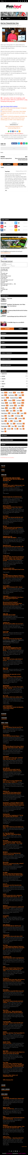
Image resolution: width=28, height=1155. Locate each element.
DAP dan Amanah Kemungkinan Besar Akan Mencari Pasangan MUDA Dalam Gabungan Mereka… (12, 649)
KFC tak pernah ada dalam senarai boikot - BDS (13, 546)
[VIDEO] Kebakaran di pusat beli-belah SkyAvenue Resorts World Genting (13, 1118)
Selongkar (7, 328)
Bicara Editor (4, 373)
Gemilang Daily (6, 814)
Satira (3, 386)
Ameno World (6, 637)
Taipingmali (5, 596)
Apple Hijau (5, 1051)
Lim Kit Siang (6, 555)
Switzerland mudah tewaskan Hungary (11, 736)
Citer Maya (5, 574)
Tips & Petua (3, 423)
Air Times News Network (8, 833)
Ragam (9, 416)
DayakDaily (5, 484)
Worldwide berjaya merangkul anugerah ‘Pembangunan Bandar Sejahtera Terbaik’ (12, 769)
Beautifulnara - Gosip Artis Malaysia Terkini (13, 802)
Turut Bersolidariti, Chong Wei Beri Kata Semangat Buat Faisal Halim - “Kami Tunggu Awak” (12, 843)
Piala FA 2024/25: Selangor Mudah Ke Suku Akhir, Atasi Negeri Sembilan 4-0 (12, 781)
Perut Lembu (9, 298)
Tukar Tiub (5, 613)
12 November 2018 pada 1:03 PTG (21, 171)
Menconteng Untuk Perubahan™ (10, 602)
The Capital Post (7, 1000)
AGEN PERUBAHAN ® (7, 706)
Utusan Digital (6, 735)
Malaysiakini (6, 726)
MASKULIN (5, 852)
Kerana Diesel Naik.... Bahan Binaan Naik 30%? (13, 1138)
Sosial (18, 410)
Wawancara (16, 421)
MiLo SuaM (5, 695)
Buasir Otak (5, 825)
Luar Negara (19, 400)
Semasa (18, 392)
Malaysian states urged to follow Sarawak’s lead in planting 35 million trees (13, 485)
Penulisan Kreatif (4, 426)
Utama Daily (5, 989)
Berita (20, 25)
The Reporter (6, 978)
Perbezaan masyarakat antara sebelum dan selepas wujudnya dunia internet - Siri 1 (12, 895)
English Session (11, 418)
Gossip (3, 381)
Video (2, 400)
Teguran (2, 418)
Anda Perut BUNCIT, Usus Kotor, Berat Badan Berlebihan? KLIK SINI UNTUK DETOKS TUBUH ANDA (13, 113)
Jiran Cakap (5, 1062)
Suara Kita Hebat (7, 646)
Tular (18, 408)
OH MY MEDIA (6, 756)
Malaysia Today (6, 1107)
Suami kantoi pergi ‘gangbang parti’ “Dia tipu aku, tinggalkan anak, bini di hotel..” (13, 815)
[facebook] (18, 1)
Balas (6, 190)
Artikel (2, 395)
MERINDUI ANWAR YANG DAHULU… (10, 537)
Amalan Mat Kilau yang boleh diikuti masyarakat (13, 991)
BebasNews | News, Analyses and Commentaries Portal (10, 1075)
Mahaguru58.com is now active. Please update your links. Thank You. (13, 687)
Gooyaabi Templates (22, 1153)
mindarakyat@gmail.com (14, 128)
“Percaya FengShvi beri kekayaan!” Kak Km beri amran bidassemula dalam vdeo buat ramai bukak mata (13, 577)
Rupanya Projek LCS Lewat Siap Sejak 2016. (12, 638)
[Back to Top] (19, 1151)
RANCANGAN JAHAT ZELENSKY (9, 615)
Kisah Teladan (19, 423)
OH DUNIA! (5, 872)
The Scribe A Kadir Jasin (8, 568)
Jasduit (4, 894)
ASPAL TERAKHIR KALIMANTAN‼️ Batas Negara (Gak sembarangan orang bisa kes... (13, 597)
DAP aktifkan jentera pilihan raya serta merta (13, 623)
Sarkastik (3, 383)
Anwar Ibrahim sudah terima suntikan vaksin (13, 697)
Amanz (4, 745)
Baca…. (4, 1116)
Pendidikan (3, 410)
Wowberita (5, 905)
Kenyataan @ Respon (14, 397)
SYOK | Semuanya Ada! (8, 1080)
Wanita (2, 421)
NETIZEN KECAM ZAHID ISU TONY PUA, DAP (12, 926)
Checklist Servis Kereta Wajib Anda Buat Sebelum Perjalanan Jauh (12, 853)
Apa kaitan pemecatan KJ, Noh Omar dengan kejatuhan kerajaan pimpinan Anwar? (12, 604)
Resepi (2, 431)
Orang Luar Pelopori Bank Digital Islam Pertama (13, 569)
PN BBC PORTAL (6, 1042)
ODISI (4, 966)
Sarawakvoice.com (7, 956)
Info (9, 421)
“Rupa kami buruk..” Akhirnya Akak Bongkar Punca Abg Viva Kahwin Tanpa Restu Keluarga (13, 1012)
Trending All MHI (7, 1021)
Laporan (10, 408)
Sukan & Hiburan (4, 413)
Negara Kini (5, 668)
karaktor (5, 917)
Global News (5, 1010)
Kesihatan (11, 405)
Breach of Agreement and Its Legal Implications (13, 958)
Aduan (13, 426)
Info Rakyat (5, 516)
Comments (21, 328)
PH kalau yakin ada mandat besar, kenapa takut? (13, 1098)
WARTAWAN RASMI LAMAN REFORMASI (11, 478)
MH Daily (5, 526)
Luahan (22, 413)
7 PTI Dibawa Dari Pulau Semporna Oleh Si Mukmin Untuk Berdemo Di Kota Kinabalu (12, 793)
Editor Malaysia (6, 924)
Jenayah (10, 403)
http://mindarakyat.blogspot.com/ (14, 126)
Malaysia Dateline (7, 506)
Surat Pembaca (11, 395)
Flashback (20, 418)
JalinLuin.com (6, 791)
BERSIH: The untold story (8, 1108)
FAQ (15, 428)
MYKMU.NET (5, 1125)
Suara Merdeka (6, 768)
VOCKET (4, 779)
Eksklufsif (3, 378)
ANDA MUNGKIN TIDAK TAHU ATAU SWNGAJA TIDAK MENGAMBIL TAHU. (13, 479)
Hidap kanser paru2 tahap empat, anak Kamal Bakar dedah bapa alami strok (13, 758)
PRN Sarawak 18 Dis (7, 1043)
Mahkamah (3, 405)
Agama (11, 410)
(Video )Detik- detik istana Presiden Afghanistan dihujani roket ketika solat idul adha (13, 1052)
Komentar (10, 392)
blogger (15, 164)
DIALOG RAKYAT (6, 658)
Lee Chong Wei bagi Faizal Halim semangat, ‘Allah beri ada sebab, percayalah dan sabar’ (13, 1127)
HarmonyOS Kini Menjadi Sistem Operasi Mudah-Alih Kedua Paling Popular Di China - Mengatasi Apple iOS (13, 748)
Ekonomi (2, 403)
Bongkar (3, 376)
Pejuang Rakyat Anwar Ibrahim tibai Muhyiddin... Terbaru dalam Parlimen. (13, 707)
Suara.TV (5, 884)
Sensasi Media (6, 586)
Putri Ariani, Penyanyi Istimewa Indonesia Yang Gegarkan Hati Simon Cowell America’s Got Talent (13, 969)
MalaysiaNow (6, 862)
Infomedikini (6, 916)
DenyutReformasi (7, 545)
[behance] (26, 1)
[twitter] (20, 1)
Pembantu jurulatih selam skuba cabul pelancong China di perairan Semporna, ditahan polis (13, 980)
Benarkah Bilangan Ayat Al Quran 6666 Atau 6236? (17, 316)
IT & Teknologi (17, 416)
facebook (25, 164)
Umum (19, 405)
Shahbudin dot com (7, 536)
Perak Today (6, 631)
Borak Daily (5, 840)
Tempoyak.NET (6, 935)
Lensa (11, 423)
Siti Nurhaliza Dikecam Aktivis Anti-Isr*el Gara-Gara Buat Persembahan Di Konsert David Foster (13, 804)
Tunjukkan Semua (24, 1146)
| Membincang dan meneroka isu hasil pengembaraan (11, 674)
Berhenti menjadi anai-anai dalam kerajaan (12, 496)
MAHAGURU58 (6, 685)
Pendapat (10, 400)
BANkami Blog (6, 1136)
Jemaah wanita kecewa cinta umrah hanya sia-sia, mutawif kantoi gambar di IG (13, 528)
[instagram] (24, 1)
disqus (20, 164)
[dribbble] (22, 1)
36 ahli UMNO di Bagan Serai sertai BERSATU (15, 322)
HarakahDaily (6, 1097)
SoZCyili (5, 1031)
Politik (20, 395)
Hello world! (5, 632)
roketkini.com (6, 622)
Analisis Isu (3, 397)
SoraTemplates (9, 1153)
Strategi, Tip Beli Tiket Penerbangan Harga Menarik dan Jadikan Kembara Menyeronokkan (13, 874)
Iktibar (21, 428)
